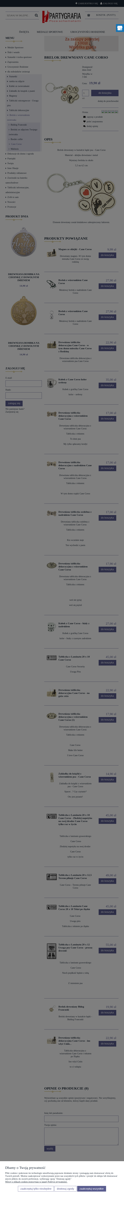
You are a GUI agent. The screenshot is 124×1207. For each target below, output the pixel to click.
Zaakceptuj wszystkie (91, 1188)
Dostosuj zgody (65, 1188)
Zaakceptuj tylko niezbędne (36, 1188)
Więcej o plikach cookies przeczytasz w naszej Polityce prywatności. (36, 1182)
